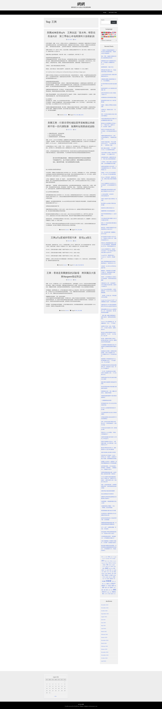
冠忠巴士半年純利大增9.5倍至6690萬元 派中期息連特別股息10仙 (109, 131)
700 (102, 556)
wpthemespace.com (92, 706)
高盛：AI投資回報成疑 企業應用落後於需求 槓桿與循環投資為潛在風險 (108, 486)
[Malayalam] (102, 36)
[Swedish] (111, 36)
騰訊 (103, 593)
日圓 (112, 573)
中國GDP (110, 564)
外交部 (108, 571)
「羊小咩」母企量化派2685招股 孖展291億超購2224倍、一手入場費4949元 (109, 373)
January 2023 (104, 649)
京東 (109, 566)
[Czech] (111, 32)
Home (104, 12)
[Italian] (111, 34)
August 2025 (104, 616)
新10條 (106, 573)
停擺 (110, 568)
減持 (76, 265)
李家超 (106, 575)
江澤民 (103, 577)
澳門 (114, 578)
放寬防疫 (103, 573)
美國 (107, 583)
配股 (107, 589)
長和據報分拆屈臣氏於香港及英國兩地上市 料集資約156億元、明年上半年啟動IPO (108, 366)
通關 (104, 589)
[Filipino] (102, 34)
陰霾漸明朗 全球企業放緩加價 (108, 211)
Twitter (114, 563)
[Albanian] (102, 32)
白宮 (115, 581)
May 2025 (103, 625)
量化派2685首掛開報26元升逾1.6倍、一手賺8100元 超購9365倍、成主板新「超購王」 (108, 125)
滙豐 (108, 578)
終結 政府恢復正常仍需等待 (107, 494)
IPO (103, 561)
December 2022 (104, 652)
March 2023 (104, 643)
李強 (109, 575)
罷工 (105, 583)
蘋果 (103, 587)
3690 (75, 114)
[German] (106, 34)
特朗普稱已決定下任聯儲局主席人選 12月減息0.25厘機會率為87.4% (108, 62)
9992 (111, 556)
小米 (110, 571)
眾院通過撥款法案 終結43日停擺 (108, 510)
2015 (74, 265)
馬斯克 (114, 592)
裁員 (106, 587)
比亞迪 (114, 575)
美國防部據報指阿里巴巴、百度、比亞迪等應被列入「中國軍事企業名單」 (108, 137)
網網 (81, 4)
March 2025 (104, 631)
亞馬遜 (106, 566)
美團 (79, 114)
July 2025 (103, 619)
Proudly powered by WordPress (72, 706)
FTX (111, 558)
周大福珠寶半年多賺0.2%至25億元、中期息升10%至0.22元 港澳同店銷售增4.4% (108, 238)
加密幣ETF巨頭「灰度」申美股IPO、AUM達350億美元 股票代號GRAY (108, 328)
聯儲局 (103, 585)
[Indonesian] (109, 34)
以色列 (114, 566)
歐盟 (111, 575)
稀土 (103, 583)
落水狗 (82, 114)
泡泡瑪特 (106, 577)
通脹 (102, 589)
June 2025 (103, 622)
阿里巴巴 (104, 592)
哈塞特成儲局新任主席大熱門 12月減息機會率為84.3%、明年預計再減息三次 (109, 168)
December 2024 (104, 640)
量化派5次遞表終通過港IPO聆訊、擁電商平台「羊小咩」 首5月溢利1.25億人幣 (109, 334)
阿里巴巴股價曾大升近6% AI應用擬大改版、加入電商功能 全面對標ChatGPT (108, 443)
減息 (114, 577)
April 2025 (103, 628)
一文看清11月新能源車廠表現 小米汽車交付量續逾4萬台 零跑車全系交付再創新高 (109, 51)
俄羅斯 (106, 568)
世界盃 (104, 564)
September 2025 (105, 613)
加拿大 (103, 570)
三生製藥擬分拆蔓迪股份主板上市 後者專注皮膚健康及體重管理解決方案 (109, 346)
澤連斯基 (111, 578)
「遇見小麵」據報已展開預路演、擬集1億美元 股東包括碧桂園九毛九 (108, 317)
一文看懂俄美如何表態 (106, 400)
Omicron (114, 561)
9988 (109, 557)
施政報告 (109, 573)
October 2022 (104, 658)
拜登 (115, 571)
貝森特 (111, 587)
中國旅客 (113, 564)
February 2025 (104, 634)
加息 (114, 568)
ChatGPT (103, 558)
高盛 (109, 593)
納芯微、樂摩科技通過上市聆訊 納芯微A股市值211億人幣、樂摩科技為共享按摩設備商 (109, 340)
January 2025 (104, 637)
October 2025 (104, 610)
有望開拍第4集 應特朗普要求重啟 (108, 97)
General (65, 114)
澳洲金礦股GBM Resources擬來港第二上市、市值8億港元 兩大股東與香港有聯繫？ (108, 311)
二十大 (103, 566)
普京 (103, 575)
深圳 (112, 577)
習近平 (113, 583)
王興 (77, 114)
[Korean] (115, 34)
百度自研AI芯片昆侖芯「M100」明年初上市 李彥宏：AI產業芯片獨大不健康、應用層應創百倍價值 (108, 457)
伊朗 (103, 568)
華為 (115, 585)
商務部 (105, 571)
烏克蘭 (103, 581)
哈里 (102, 571)
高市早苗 (106, 593)
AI (113, 556)
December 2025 (104, 605)
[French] (104, 34)
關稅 (114, 590)
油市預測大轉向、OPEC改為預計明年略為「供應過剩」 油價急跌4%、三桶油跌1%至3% (108, 467)
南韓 (108, 570)
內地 (112, 568)
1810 (106, 556)
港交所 (104, 578)
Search (102, 20)
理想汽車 (82, 265)
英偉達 (109, 585)
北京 (105, 570)
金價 (109, 589)
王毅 (113, 581)
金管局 (111, 589)
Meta (106, 561)
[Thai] (113, 36)
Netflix (108, 561)
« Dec (55, 696)
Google (113, 558)
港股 (106, 578)
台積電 (115, 570)
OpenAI (103, 563)
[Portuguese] (104, 36)
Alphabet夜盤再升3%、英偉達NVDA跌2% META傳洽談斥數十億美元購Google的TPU (108, 250)
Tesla (106, 563)
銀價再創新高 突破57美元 (107, 67)
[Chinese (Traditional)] (109, 32)
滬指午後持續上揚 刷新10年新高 (108, 452)
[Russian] (106, 36)
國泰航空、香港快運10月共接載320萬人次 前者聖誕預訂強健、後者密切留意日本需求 (108, 272)
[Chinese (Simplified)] (106, 32)
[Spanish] (109, 36)
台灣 (112, 570)
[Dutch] (113, 32)
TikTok (110, 563)
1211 (104, 556)
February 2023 (104, 646)
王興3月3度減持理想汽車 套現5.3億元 (71, 237)
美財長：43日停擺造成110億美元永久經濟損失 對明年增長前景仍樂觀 (108, 278)
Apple (115, 556)
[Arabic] (104, 32)
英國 (113, 585)
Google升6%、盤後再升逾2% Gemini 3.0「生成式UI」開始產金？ (108, 257)
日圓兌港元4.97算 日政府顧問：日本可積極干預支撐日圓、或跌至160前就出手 (108, 284)
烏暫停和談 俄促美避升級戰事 (108, 491)
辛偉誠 (114, 587)
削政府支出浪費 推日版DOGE (107, 208)
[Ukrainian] (115, 36)
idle (75, 39)
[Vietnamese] (102, 38)
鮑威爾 (111, 593)
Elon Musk (107, 558)
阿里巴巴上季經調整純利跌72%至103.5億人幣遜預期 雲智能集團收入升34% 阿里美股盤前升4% (108, 244)
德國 (112, 571)
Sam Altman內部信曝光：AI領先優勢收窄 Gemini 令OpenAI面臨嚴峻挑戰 (108, 291)
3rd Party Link (113, 12)
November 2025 (104, 608)
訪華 (108, 587)
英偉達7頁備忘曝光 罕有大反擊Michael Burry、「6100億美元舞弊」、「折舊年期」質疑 (108, 143)
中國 (107, 564)
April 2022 (103, 661)
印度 (110, 570)
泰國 (110, 577)
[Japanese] (113, 34)
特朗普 (108, 581)
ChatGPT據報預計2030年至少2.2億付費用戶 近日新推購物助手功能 (108, 185)
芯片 (106, 585)
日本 (115, 573)
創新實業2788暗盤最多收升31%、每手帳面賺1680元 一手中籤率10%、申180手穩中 (109, 360)
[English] (115, 32)
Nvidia (111, 561)
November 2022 (104, 655)
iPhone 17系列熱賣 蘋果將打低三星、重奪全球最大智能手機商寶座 (108, 178)
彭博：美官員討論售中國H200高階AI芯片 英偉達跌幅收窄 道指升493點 (108, 423)
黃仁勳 (114, 593)
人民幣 (111, 566)
